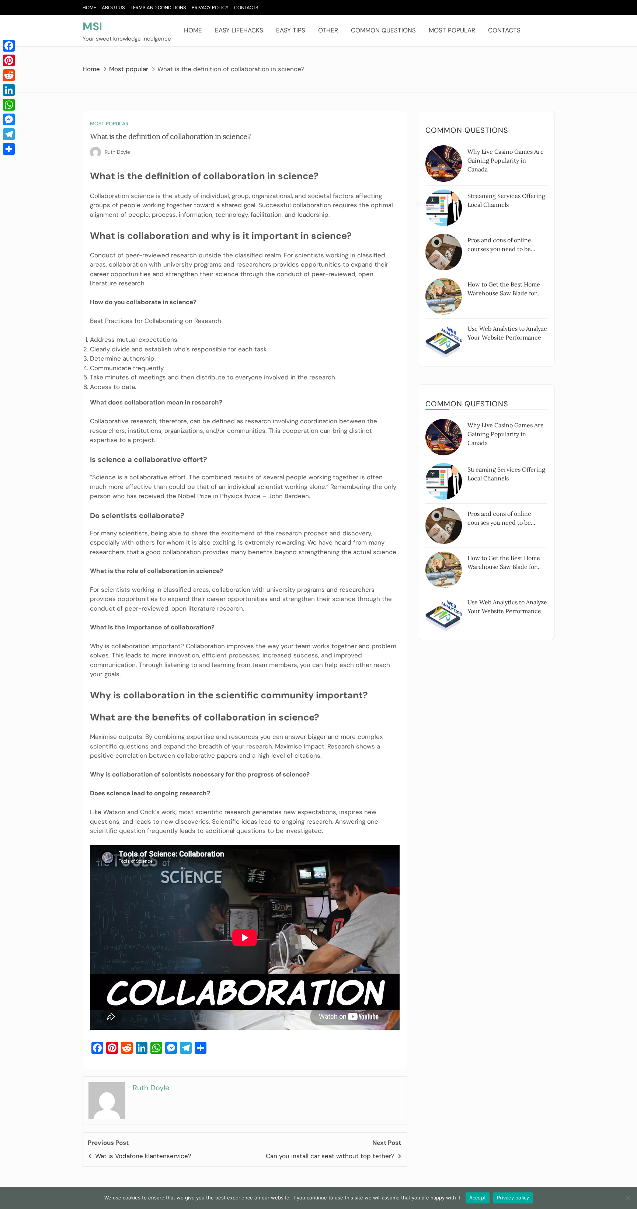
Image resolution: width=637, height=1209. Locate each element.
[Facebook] (8, 45)
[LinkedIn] (8, 90)
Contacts (246, 7)
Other (328, 30)
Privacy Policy (210, 7)
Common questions (383, 30)
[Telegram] (8, 134)
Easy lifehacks (239, 30)
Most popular (452, 30)
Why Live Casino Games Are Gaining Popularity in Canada (505, 160)
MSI (92, 26)
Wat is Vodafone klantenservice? (143, 1156)
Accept (477, 1198)
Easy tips (290, 30)
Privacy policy (513, 1198)
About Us (113, 7)
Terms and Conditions (158, 7)
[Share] (8, 149)
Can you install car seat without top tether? (330, 1156)
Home (89, 7)
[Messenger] (8, 119)
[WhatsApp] (8, 104)
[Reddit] (8, 75)
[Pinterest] (8, 60)
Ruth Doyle (117, 152)
